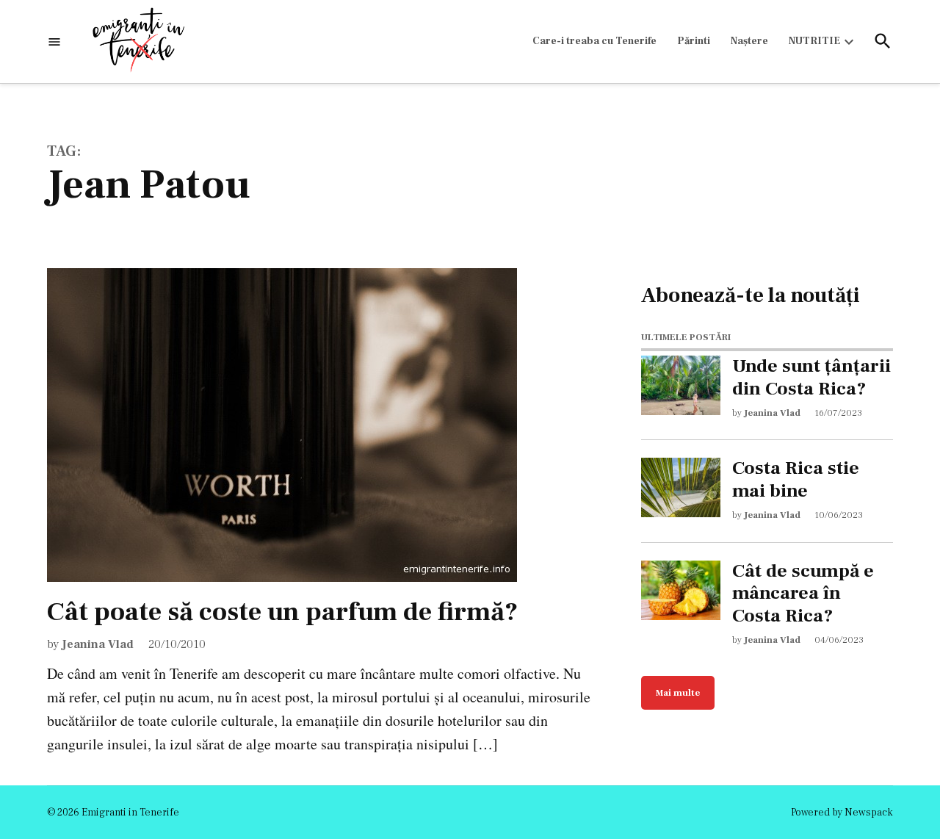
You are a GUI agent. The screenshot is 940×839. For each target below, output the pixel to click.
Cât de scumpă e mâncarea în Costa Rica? (803, 593)
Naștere (749, 41)
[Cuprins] (54, 41)
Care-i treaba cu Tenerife (594, 41)
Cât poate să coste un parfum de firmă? (282, 612)
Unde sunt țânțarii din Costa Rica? (811, 377)
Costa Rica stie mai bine (795, 479)
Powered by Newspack (842, 812)
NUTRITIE (814, 41)
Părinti (693, 41)
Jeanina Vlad (98, 644)
